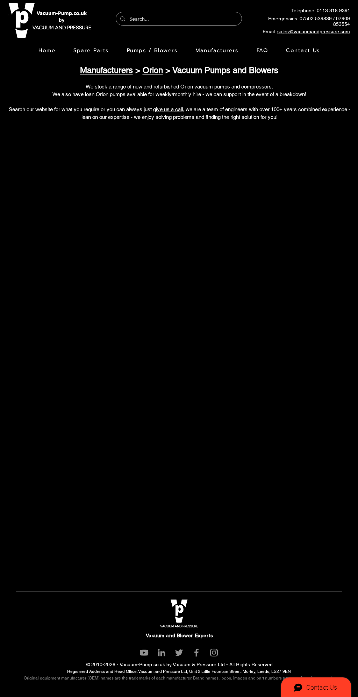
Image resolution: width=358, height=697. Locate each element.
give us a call (168, 109)
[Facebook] (196, 652)
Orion (153, 70)
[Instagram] (214, 652)
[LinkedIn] (161, 652)
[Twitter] (179, 652)
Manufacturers (106, 70)
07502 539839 (316, 18)
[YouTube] (144, 652)
